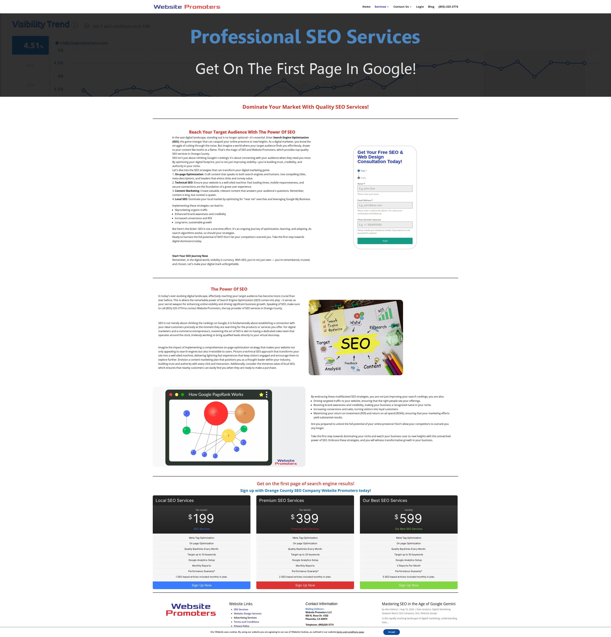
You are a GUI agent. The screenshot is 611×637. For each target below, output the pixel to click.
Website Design (429, 613)
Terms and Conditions (246, 621)
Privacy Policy (241, 625)
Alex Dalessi (391, 609)
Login (420, 7)
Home (366, 7)
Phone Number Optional (369, 219)
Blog (431, 7)
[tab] (362, 170)
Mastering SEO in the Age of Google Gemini (419, 603)
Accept (391, 631)
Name (361, 183)
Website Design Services (247, 613)
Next (385, 240)
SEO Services (241, 609)
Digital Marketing (441, 609)
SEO (417, 613)
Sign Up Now (201, 585)
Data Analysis (424, 609)
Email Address (365, 200)
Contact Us (401, 7)
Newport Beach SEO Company (398, 613)
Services (380, 7)
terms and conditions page (350, 631)
